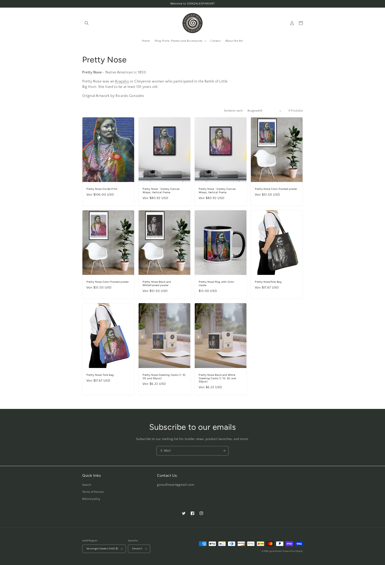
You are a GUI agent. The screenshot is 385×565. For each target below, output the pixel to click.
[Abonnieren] (224, 450)
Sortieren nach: (233, 110)
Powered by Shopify (293, 551)
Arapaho (122, 81)
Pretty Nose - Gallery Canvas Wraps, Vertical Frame (161, 190)
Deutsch (137, 548)
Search (86, 485)
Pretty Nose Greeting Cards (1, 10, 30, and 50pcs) (164, 376)
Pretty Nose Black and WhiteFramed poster (157, 283)
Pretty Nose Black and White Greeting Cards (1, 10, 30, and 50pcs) (217, 378)
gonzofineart (276, 551)
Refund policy (91, 499)
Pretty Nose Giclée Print (101, 188)
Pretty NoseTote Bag (268, 281)
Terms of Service (93, 492)
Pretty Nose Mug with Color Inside (216, 283)
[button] (86, 23)
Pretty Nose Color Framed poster (276, 188)
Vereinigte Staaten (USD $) (102, 548)
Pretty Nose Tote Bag (100, 374)
